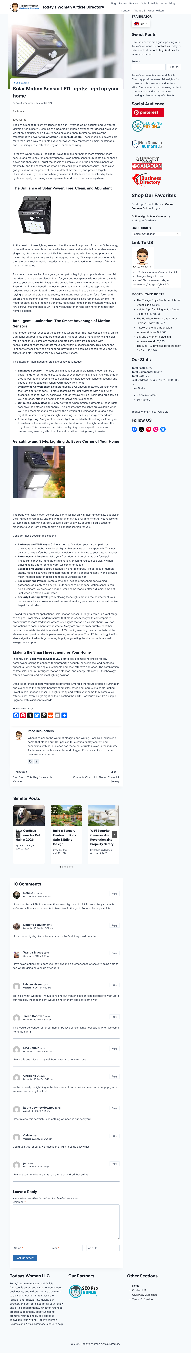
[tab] (60, 867)
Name (18, 1248)
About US (139, 10)
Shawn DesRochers (102, 850)
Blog (113, 3)
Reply (114, 893)
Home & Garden (21, 83)
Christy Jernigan (26, 845)
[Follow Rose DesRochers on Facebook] (30, 761)
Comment (20, 1201)
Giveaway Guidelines (145, 1294)
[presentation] (29, 815)
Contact (125, 10)
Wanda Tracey (33, 952)
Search (136, 61)
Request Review (128, 3)
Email (55, 1248)
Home (135, 1285)
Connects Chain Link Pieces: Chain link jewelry (96, 777)
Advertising (168, 3)
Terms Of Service (142, 1299)
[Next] (114, 834)
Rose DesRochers (24, 103)
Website (92, 1248)
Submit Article (149, 3)
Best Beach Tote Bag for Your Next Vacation (33, 777)
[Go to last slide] (18, 834)
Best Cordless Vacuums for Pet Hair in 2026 (28, 835)
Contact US (139, 1290)
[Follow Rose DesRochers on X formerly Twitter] (36, 761)
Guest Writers (156, 10)
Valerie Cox (61, 850)
